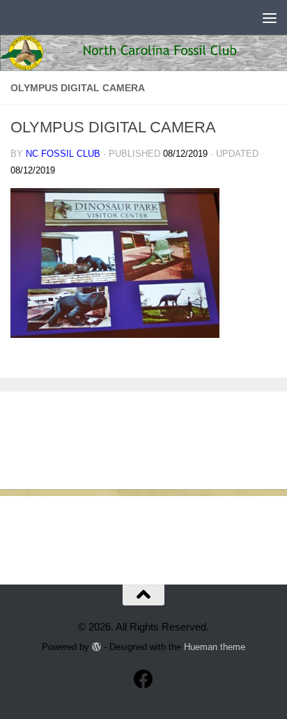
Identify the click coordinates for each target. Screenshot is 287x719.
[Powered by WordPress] (96, 646)
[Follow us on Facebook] (143, 679)
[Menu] (269, 17)
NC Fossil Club (63, 153)
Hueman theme (214, 647)
